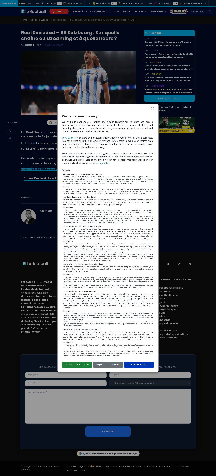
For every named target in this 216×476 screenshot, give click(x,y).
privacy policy (102, 162)
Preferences (139, 364)
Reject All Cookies (108, 364)
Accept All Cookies (77, 364)
